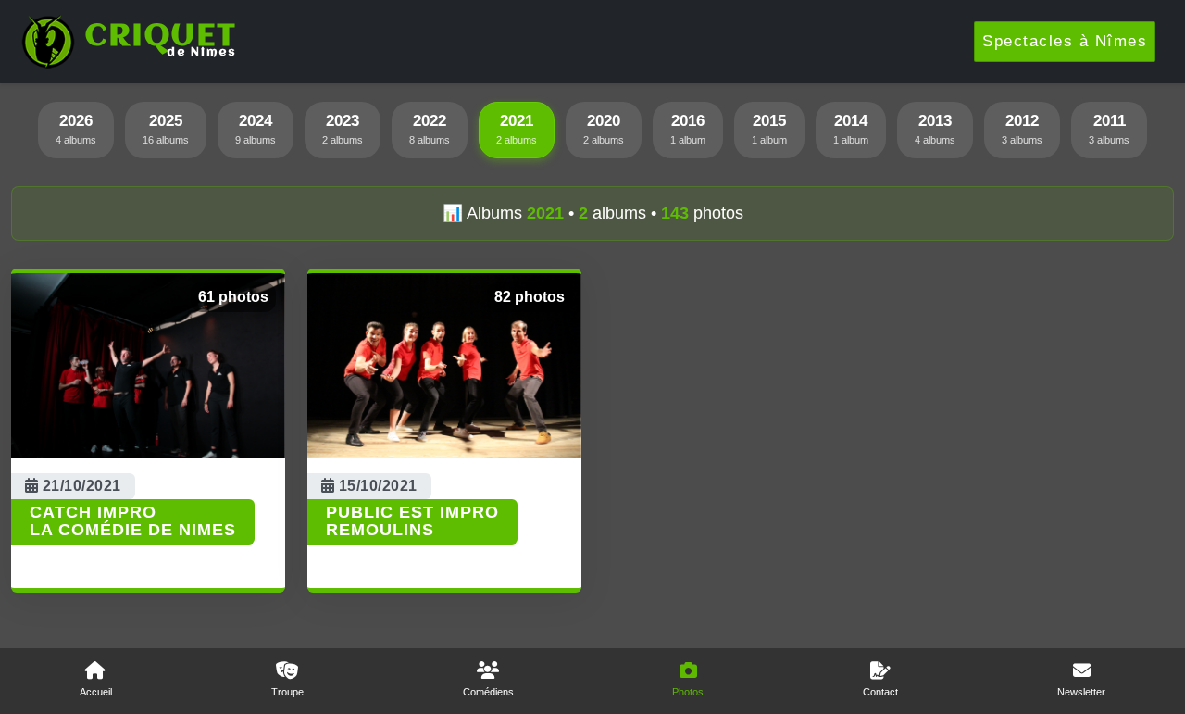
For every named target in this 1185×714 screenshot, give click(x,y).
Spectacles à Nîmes (1064, 41)
